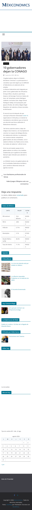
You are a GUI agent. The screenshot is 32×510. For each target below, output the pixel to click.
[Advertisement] (16, 22)
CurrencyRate (5, 387)
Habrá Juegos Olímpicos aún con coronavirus (17, 182)
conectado (20, 195)
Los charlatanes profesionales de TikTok (15, 175)
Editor (17, 75)
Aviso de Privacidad (7, 479)
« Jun (2, 464)
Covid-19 (25, 115)
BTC (12, 431)
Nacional (6, 63)
